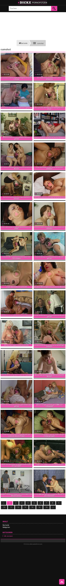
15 (39, 507)
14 (32, 507)
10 (4, 507)
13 (25, 507)
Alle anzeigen (8, 536)
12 (18, 507)
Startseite (6, 525)
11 (11, 507)
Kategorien (6, 527)
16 (46, 507)
